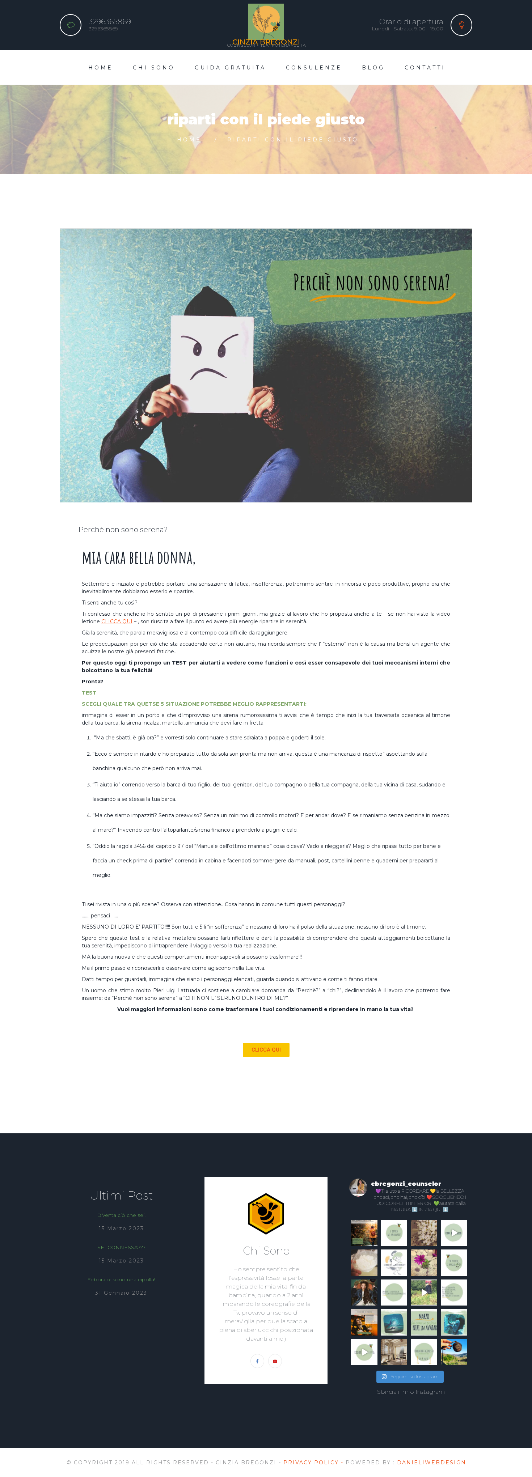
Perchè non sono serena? (123, 529)
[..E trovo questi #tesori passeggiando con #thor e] (454, 1352)
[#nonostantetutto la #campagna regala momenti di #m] (424, 1233)
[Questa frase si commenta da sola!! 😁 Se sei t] (394, 1292)
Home (100, 67)
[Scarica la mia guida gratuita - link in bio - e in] (424, 1352)
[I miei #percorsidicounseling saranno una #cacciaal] (364, 1352)
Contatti (425, 67)
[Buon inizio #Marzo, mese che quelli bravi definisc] (394, 1322)
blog (373, 67)
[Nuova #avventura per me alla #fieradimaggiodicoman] (454, 1233)
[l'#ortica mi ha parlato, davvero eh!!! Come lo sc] (394, 1233)
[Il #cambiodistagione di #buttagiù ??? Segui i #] (394, 1262)
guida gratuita (230, 67)
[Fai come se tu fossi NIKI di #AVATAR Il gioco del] (454, 1322)
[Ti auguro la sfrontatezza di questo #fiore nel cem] (424, 1262)
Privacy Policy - (314, 1462)
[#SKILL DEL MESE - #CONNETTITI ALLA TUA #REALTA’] (424, 1322)
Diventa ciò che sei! (121, 1215)
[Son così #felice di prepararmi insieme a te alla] (364, 1322)
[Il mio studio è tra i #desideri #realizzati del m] (394, 1352)
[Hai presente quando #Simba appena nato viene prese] (454, 1292)
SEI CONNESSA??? (121, 1247)
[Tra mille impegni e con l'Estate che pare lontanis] (364, 1233)
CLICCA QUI (116, 621)
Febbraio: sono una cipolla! (121, 1279)
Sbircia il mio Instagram (411, 1391)
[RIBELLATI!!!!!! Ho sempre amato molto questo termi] (364, 1292)
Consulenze (314, 67)
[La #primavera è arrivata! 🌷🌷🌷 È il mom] (454, 1262)
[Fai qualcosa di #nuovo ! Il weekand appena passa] (364, 1262)
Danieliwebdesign (431, 1462)
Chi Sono (154, 67)
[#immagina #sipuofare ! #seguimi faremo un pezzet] (424, 1292)
